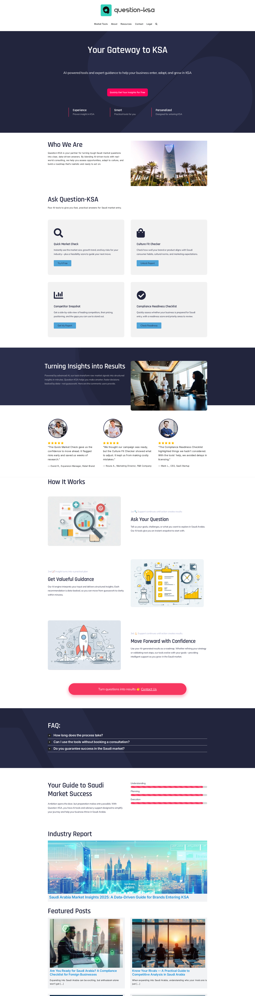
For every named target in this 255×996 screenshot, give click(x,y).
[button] (156, 23)
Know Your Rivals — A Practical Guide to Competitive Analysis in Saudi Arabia (161, 972)
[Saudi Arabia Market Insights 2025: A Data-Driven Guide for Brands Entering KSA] (127, 842)
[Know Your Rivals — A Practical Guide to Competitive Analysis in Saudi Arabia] (168, 920)
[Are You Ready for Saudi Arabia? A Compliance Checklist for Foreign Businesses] (86, 920)
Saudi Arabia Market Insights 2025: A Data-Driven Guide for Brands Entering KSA (119, 897)
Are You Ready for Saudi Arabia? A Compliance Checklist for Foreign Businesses (83, 972)
